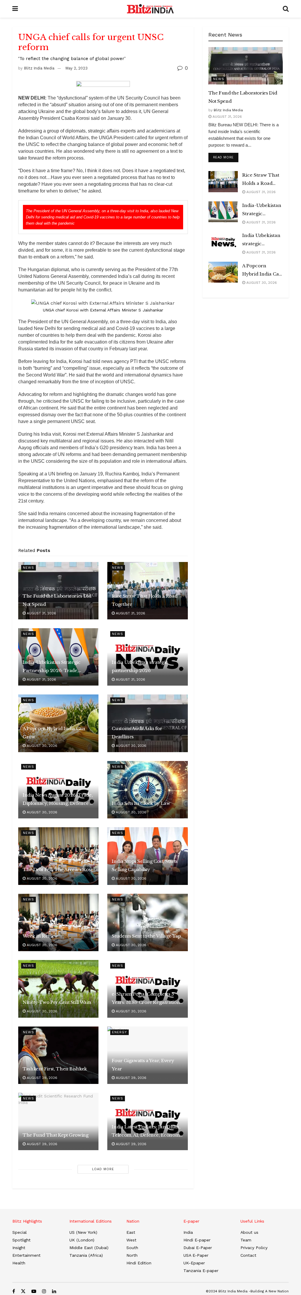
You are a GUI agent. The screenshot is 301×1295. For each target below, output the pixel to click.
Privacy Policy (253, 1247)
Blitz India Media (39, 68)
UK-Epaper (194, 1263)
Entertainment (26, 1255)
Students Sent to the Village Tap (146, 936)
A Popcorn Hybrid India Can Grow (54, 732)
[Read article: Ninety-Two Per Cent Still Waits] (58, 988)
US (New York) (83, 1232)
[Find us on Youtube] (33, 1291)
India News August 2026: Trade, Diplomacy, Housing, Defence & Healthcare (58, 799)
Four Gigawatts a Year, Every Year (143, 1065)
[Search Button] (286, 9)
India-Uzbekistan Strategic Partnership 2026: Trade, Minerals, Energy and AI (52, 667)
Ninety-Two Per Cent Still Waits (57, 1002)
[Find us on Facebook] (13, 1291)
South (132, 1247)
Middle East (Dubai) (88, 1247)
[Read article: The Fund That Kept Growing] (58, 1121)
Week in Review (40, 936)
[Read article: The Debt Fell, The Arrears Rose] (58, 856)
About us (249, 1232)
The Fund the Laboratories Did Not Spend (57, 600)
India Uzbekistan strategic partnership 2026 (140, 666)
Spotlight (21, 1240)
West (131, 1240)
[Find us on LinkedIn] (54, 1291)
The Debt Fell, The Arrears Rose (58, 869)
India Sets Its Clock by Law (141, 803)
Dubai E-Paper (197, 1247)
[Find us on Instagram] (44, 1291)
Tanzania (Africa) (86, 1255)
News (28, 568)
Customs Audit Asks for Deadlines (137, 732)
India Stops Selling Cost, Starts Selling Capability (144, 865)
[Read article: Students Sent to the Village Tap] (147, 922)
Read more (225, 157)
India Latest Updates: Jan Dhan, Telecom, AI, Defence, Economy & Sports (147, 1131)
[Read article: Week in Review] (58, 922)
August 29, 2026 (41, 1078)
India (188, 1232)
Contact (248, 1255)
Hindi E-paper (196, 1240)
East (130, 1232)
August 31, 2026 (41, 613)
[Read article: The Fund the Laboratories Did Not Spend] (245, 65)
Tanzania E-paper (200, 1270)
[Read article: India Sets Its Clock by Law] (147, 789)
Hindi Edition (138, 1263)
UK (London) (81, 1240)
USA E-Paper (195, 1255)
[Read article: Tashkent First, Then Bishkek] (58, 1055)
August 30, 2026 (41, 746)
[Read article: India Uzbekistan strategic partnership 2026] (223, 242)
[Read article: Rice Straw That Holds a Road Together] (223, 181)
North (132, 1255)
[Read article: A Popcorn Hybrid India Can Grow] (223, 272)
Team (245, 1240)
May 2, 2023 (76, 68)
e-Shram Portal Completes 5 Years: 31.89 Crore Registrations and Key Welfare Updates (146, 999)
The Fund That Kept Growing (55, 1135)
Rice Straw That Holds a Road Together (144, 600)
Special (19, 1232)
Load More (103, 1169)
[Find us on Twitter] (23, 1291)
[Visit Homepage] (150, 9)
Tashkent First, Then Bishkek (55, 1069)
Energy (119, 1032)
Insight (18, 1247)
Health (18, 1263)
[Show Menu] (15, 9)
